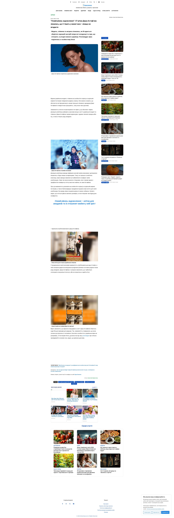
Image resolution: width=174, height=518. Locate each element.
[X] (94, 2)
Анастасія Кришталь (118, 17)
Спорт (103, 80)
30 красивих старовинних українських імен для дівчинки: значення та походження (112, 137)
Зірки (53, 15)
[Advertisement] (74, 86)
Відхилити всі (156, 512)
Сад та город (105, 120)
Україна (104, 141)
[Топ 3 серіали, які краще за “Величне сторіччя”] (112, 150)
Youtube (102, 2)
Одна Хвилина (77, 374)
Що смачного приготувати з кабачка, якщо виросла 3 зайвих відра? (109, 449)
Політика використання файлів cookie (155, 509)
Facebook (75, 2)
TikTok (90, 2)
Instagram (83, 2)
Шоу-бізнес (105, 161)
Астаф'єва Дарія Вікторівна (66, 382)
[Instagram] (79, 2)
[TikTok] (87, 2)
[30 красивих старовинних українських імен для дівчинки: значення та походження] (112, 128)
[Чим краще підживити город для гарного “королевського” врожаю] (112, 108)
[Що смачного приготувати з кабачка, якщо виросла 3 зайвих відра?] (112, 89)
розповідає (86, 335)
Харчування (105, 59)
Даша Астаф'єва (79, 382)
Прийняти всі (165, 512)
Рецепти (104, 100)
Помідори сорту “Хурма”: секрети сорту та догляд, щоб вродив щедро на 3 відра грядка (111, 178)
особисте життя (90, 382)
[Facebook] (71, 2)
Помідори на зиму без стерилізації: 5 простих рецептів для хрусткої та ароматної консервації (111, 55)
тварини (74, 383)
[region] (156, 505)
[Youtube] (99, 2)
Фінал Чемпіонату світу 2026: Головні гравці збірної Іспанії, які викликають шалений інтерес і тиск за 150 (111, 76)
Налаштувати (147, 512)
